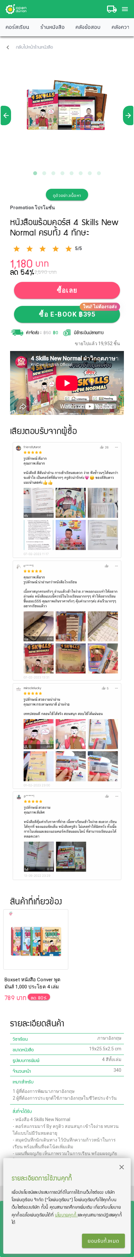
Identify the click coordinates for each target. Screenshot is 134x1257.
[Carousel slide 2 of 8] (44, 173)
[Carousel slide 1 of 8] (35, 173)
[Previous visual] (6, 115)
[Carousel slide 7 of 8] (90, 173)
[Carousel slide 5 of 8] (72, 173)
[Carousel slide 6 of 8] (81, 173)
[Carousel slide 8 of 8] (99, 173)
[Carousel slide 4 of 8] (62, 173)
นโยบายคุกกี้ (66, 1214)
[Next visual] (128, 115)
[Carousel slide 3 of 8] (53, 173)
